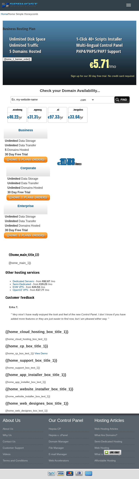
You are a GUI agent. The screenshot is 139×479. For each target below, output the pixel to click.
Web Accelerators (59, 460)
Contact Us (9, 441)
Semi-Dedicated (22, 284)
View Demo (41, 353)
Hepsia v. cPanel (58, 435)
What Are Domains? (105, 435)
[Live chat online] (121, 452)
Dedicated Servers (23, 281)
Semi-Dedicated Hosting (108, 441)
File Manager (56, 447)
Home (4, 14)
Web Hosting (101, 447)
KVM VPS (18, 287)
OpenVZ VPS (20, 289)
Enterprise (26, 206)
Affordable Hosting (105, 460)
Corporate (28, 168)
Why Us (7, 435)
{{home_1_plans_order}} (28, 197)
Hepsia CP (55, 428)
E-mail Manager (58, 454)
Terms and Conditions (15, 460)
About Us (8, 428)
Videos (6, 454)
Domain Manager (59, 441)
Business (25, 130)
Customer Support (13, 447)
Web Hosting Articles (106, 428)
